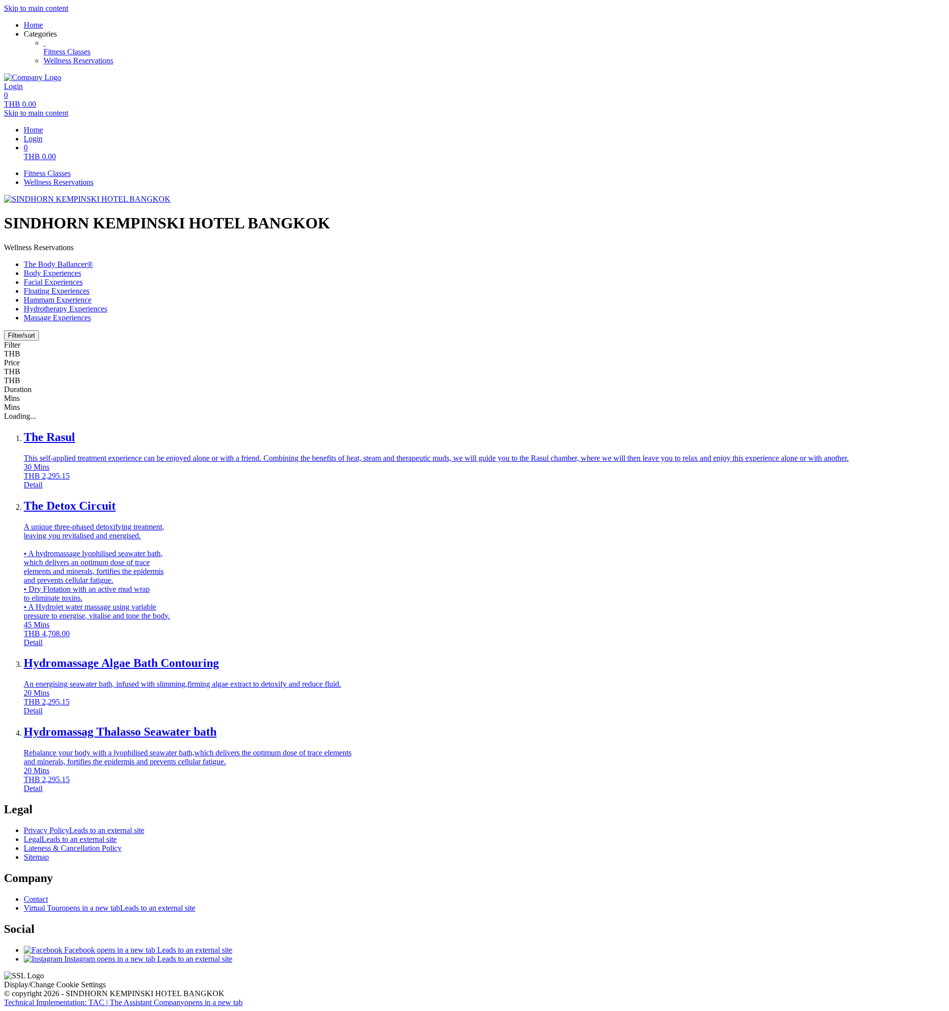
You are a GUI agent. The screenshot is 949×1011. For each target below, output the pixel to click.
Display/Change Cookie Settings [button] (55, 984)
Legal (70, 839)
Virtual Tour (109, 908)
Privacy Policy (84, 830)
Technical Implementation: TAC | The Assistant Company (123, 1002)
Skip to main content (36, 8)
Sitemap (36, 857)
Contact (36, 899)
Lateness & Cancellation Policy (73, 848)
